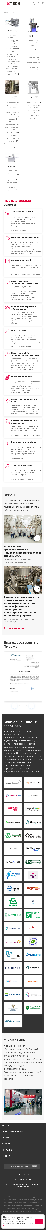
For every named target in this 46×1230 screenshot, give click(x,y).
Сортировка (33, 115)
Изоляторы (12, 71)
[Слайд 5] (26, 705)
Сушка (33, 118)
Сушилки (12, 43)
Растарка (12, 51)
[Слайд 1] (19, 705)
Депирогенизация (12, 125)
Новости (6, 1156)
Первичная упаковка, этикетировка (12, 173)
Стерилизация (12, 138)
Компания (7, 1150)
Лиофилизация (12, 132)
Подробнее (8, 1226)
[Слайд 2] (21, 705)
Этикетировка (10, 144)
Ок (39, 1221)
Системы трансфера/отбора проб (12, 61)
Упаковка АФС (12, 74)
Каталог (6, 1126)
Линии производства (13, 1132)
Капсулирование (33, 103)
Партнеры (7, 1144)
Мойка (12, 122)
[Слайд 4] (24, 705)
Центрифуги (12, 41)
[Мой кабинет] (43, 4)
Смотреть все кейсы (14, 628)
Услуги (5, 1138)
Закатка (12, 135)
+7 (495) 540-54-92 (23, 1175)
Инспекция (12, 141)
